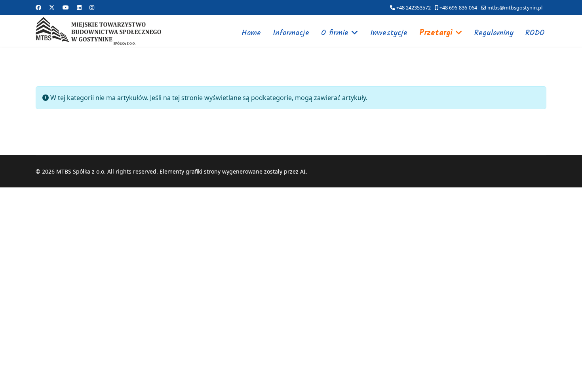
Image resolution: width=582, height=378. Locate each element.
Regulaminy (494, 33)
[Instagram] (91, 7)
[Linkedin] (79, 7)
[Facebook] (38, 7)
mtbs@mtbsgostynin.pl (514, 7)
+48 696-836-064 (458, 7)
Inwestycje (388, 33)
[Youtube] (66, 7)
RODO (534, 33)
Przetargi (436, 33)
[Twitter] (52, 7)
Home (251, 33)
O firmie (334, 33)
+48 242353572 (413, 7)
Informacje (291, 33)
